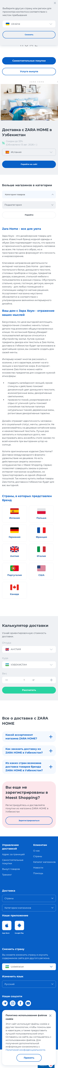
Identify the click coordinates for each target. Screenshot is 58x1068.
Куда (5, 658)
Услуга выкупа (29, 71)
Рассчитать (29, 690)
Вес (4, 673)
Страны (37, 856)
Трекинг (7, 874)
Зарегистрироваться (29, 820)
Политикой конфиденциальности (25, 1050)
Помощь (38, 873)
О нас (36, 850)
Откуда (6, 642)
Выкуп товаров (11, 869)
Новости (38, 867)
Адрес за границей (13, 854)
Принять (29, 1057)
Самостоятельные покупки (29, 60)
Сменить (29, 34)
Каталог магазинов (44, 862)
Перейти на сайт (29, 164)
